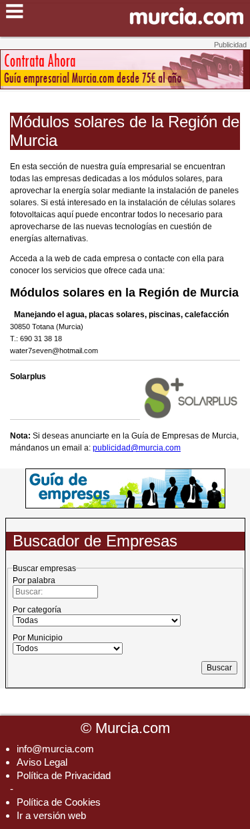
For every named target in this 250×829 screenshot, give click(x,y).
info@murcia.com (55, 748)
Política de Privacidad (64, 775)
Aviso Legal (42, 762)
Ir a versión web (51, 815)
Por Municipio (38, 637)
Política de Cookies (59, 802)
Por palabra (34, 580)
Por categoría (37, 609)
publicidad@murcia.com (137, 447)
